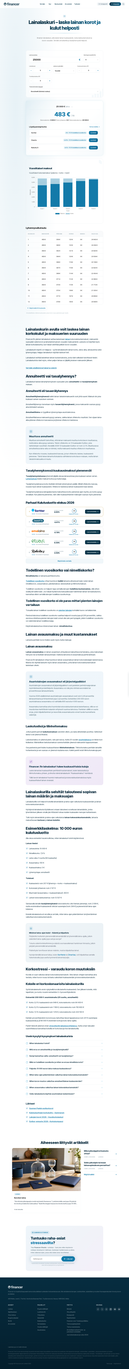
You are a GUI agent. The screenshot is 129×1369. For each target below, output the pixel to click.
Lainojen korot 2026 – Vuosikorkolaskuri (46, 1117)
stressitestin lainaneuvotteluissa (63, 1026)
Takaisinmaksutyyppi (36, 87)
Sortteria (61, 955)
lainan (67, 339)
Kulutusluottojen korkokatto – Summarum (46, 1113)
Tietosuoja (109, 1363)
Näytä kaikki (89, 1174)
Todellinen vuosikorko (35, 581)
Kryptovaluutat (13, 1318)
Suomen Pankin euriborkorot (41, 1108)
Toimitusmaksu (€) (34, 76)
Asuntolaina (41, 1330)
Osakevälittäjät (42, 1327)
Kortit (10, 1321)
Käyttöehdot (71, 1318)
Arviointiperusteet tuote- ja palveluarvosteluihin (76, 1331)
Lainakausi (32, 66)
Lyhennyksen (31, 479)
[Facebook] (98, 1309)
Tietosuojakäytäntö (73, 1324)
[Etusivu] (11, 4)
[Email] (119, 1309)
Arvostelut (11, 1324)
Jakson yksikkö (58, 66)
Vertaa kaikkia (93, 127)
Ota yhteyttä (71, 1312)
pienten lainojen (65, 610)
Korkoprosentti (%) (90, 55)
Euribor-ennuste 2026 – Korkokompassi (46, 1121)
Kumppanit (103, 4)
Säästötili (40, 1318)
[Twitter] (102, 1309)
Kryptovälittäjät (42, 1309)
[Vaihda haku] (123, 4)
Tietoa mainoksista (73, 1327)
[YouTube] (115, 1309)
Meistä (69, 1309)
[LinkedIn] (110, 1309)
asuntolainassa (85, 740)
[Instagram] (106, 1309)
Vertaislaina (41, 1324)
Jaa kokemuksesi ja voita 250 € (77, 1335)
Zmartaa (71, 955)
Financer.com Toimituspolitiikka (77, 1321)
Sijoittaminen (12, 1312)
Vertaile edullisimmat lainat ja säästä (41, 368)
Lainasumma (33, 55)
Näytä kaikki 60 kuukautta (37, 308)
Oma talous (12, 1315)
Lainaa (10, 1309)
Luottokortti (41, 1312)
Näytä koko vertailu (64, 561)
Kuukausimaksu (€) (83, 66)
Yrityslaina (41, 1315)
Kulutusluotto (41, 1321)
